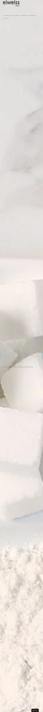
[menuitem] (7, 15)
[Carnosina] (42, 356)
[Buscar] (39, 18)
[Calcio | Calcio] (1, 356)
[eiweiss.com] (11, 7)
